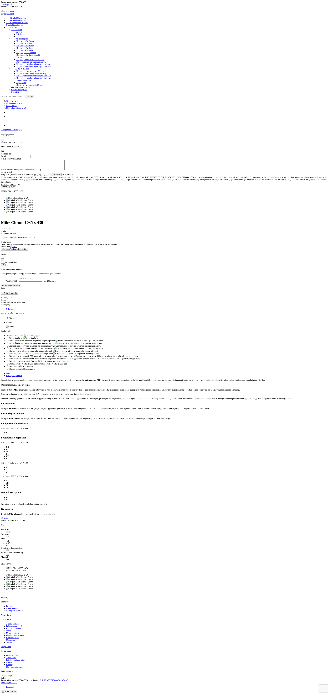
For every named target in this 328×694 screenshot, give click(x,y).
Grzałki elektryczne (19, 89)
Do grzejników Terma (25, 41)
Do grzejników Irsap (24, 43)
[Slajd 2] (166, 117)
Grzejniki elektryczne (17, 23)
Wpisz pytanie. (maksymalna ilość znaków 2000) (21, 170)
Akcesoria (12, 27)
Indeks (4, 521)
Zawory (16, 57)
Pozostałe (15, 92)
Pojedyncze (21, 83)
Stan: (3, 564)
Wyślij (13, 187)
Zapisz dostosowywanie (11, 285)
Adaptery (17, 29)
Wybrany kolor (12, 281)
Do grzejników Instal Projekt (28, 55)
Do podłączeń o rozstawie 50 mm (30, 59)
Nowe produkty (12, 608)
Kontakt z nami (12, 638)
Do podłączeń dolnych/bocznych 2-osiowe (33, 64)
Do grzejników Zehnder (26, 53)
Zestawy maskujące (21, 80)
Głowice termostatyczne (21, 87)
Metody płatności (13, 633)
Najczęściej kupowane (15, 611)
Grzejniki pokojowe (16, 20)
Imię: (3, 151)
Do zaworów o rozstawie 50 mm (29, 85)
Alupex (19, 32)
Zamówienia (11, 658)
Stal (17, 36)
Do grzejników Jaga (24, 50)
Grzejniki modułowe (14, 25)
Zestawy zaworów (20, 69)
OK (3, 265)
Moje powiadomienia (14, 667)
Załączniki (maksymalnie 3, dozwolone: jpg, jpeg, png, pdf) (25, 174)
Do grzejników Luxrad (25, 48)
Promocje (10, 606)
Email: (3, 156)
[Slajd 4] (166, 125)
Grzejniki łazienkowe (17, 18)
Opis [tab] (8, 373)
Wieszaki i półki (19, 39)
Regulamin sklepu (13, 628)
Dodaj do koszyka (9, 293)
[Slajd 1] (166, 112)
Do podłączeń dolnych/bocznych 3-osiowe (33, 66)
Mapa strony (11, 640)
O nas (8, 631)
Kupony (9, 664)
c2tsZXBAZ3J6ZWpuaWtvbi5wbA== (55, 680)
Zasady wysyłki (12, 624)
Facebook (10, 687)
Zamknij (5, 187)
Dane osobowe (12, 655)
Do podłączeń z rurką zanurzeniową (31, 62)
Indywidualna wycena (15, 635)
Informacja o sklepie (9, 682)
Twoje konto (6, 647)
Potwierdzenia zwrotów (15, 660)
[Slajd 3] (166, 121)
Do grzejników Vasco (25, 46)
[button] (6, 130)
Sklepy (9, 642)
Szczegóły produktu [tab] (14, 376)
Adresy (9, 662)
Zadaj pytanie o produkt (18, 249)
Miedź (19, 34)
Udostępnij (10, 309)
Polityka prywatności (14, 626)
